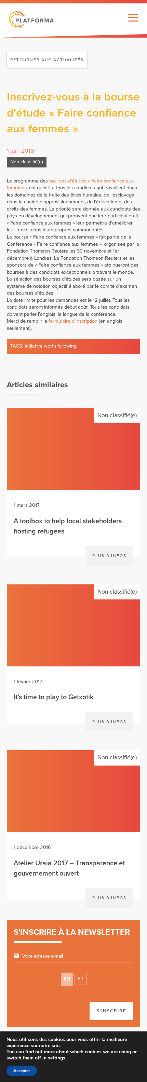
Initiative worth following (51, 346)
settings (56, 1058)
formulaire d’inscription (73, 321)
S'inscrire (111, 1011)
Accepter (21, 1070)
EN (67, 979)
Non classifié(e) (26, 162)
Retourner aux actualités (47, 59)
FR (80, 979)
